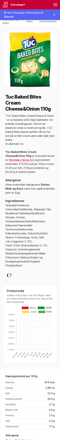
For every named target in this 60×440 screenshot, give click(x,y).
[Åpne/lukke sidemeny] (55, 4)
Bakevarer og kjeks (10, 21)
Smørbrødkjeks (48, 21)
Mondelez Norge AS (21, 160)
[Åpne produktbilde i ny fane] (30, 59)
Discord (9, 16)
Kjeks (29, 21)
